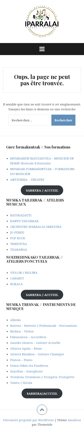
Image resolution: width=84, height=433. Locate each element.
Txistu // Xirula (21, 383)
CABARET (17, 278)
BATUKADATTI (20, 215)
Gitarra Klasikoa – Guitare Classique (37, 354)
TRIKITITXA (18, 244)
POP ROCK (17, 238)
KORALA (16, 284)
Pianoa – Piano (21, 360)
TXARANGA (18, 249)
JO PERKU (17, 232)
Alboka (15, 320)
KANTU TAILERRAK (24, 221)
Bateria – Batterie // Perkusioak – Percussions (43, 325)
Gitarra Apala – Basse (26, 348)
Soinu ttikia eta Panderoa (29, 365)
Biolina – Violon (22, 331)
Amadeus (74, 420)
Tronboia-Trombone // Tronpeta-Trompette (42, 377)
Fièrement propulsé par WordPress (28, 420)
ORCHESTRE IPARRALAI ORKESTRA (36, 227)
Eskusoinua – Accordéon (28, 337)
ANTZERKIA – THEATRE (27, 179)
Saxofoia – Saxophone (26, 371)
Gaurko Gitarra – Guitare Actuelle (35, 343)
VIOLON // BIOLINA (24, 272)
